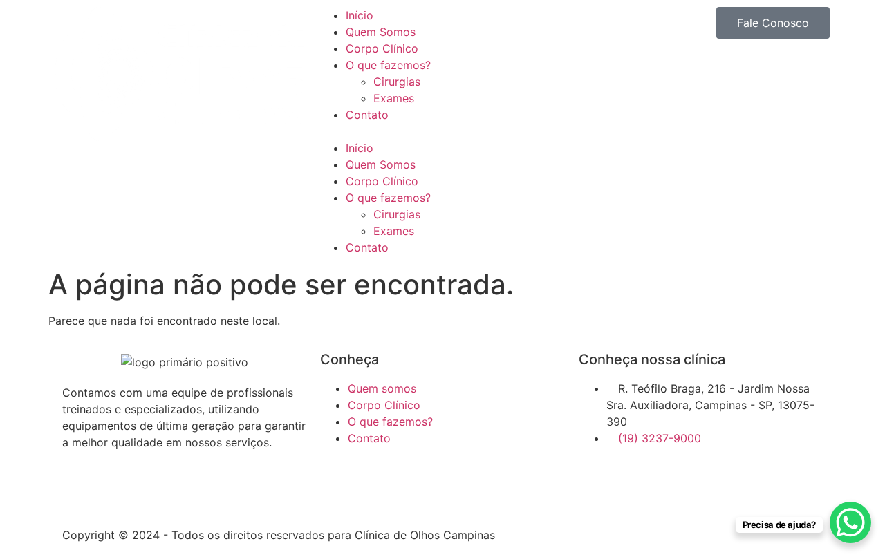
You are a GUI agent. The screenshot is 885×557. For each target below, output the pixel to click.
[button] (442, 131)
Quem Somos (381, 32)
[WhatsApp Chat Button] (850, 522)
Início (359, 15)
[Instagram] (79, 491)
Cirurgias (396, 81)
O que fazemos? (388, 65)
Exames (393, 98)
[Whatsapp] (117, 491)
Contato (367, 115)
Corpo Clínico (382, 48)
